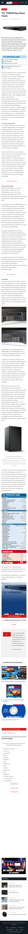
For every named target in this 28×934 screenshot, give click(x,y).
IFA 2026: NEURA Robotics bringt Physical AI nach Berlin (16, 900)
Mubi (5, 766)
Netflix (5, 768)
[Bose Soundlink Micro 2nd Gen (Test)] (4, 914)
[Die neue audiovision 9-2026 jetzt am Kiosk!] (14, 672)
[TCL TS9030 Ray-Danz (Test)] (14, 28)
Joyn (5, 761)
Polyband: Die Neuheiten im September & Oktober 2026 (15, 886)
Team (7, 927)
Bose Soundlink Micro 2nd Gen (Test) (17, 914)
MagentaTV (7, 763)
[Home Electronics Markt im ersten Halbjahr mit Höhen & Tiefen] (4, 907)
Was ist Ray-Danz (10, 274)
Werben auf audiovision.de (15, 931)
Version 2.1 (5, 923)
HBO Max (6, 759)
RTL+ (5, 772)
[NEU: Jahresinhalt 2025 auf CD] (14, 711)
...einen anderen (8, 778)
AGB (17, 929)
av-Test (4, 9)
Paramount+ (7, 770)
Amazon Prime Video (9, 749)
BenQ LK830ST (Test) (13, 892)
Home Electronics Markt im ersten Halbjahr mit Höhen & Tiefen (17, 907)
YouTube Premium (8, 776)
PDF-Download (14, 622)
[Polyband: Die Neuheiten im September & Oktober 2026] (4, 885)
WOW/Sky (6, 774)
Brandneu (5, 878)
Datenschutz (21, 927)
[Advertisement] (14, 810)
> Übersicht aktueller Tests (8, 733)
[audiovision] (12, 2)
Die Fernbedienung (11, 181)
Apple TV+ (6, 751)
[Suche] (25, 2)
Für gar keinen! (8, 780)
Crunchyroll (7, 753)
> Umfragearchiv (14, 792)
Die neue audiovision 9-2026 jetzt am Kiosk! (14, 681)
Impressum (13, 927)
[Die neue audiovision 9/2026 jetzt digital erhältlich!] (14, 691)
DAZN (5, 755)
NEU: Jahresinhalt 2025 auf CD (10, 719)
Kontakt (21, 929)
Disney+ (6, 757)
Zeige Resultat (14, 788)
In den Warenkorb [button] (15, 616)
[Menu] (3, 2)
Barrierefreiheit (10, 929)
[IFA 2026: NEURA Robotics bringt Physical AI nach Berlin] (4, 899)
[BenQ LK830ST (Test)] (4, 892)
